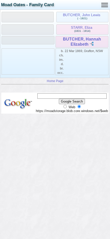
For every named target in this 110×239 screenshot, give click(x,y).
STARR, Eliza (81, 27)
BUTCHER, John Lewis (81, 15)
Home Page (55, 81)
